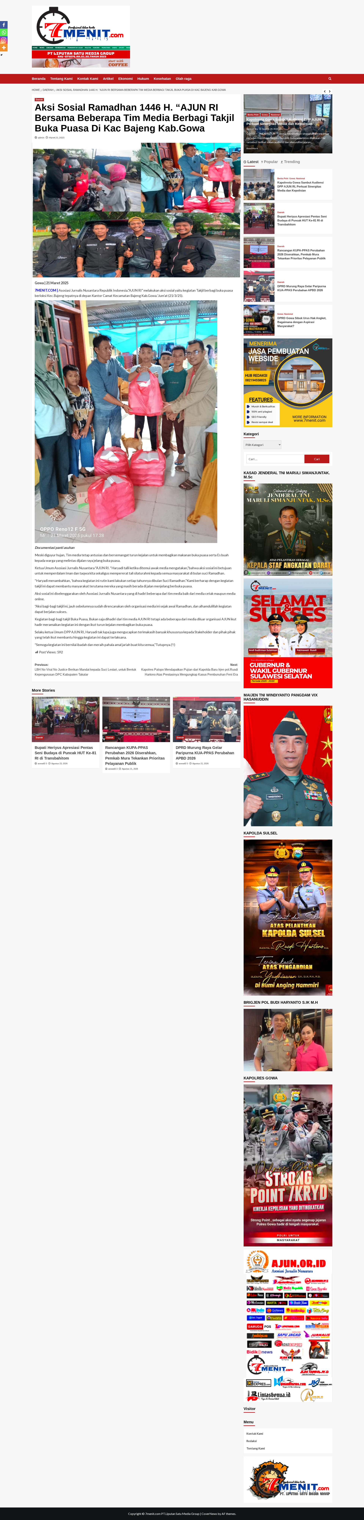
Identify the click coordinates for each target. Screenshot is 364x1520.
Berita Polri (282, 178)
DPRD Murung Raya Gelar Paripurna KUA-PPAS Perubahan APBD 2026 (205, 752)
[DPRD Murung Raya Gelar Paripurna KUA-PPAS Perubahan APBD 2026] (207, 719)
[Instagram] (4, 40)
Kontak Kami (87, 79)
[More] (4, 47)
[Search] (330, 78)
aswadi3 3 (42, 763)
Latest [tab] (252, 162)
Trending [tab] (291, 162)
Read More (252, 148)
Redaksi (251, 1441)
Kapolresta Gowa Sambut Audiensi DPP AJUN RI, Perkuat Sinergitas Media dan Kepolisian (300, 186)
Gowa (292, 178)
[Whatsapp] (4, 32)
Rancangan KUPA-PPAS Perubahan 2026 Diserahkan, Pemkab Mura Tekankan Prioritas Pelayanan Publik (301, 254)
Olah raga (183, 79)
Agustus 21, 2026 (130, 769)
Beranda (39, 79)
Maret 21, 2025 (56, 137)
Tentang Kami (61, 79)
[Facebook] (4, 25)
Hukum (143, 79)
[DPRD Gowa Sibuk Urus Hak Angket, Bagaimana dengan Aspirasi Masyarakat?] (259, 320)
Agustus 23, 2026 (59, 763)
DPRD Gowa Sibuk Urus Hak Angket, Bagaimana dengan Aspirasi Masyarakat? (301, 322)
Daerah (39, 99)
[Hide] (1, 54)
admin (41, 137)
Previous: (85, 669)
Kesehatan (162, 79)
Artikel (108, 79)
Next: (189, 669)
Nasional (300, 178)
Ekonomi (125, 79)
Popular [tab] (270, 162)
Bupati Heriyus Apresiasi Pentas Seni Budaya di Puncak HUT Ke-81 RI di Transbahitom (65, 752)
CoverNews (209, 1513)
